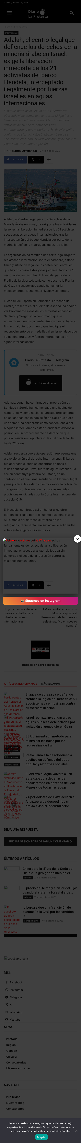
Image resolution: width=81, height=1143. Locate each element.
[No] (76, 1131)
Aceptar (42, 1137)
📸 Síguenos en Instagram (40, 601)
